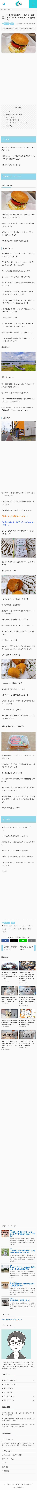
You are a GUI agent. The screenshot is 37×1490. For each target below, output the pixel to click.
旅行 (19, 929)
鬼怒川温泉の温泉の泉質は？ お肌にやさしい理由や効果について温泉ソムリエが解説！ (18, 1425)
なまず (4, 929)
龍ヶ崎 (4, 932)
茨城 (12, 23)
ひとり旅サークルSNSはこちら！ (11, 1319)
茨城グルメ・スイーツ (14, 114)
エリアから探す (10, 1380)
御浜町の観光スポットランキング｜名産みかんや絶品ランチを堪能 (18, 1414)
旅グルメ (6, 23)
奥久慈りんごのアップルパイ (19, 122)
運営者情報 (5, 1471)
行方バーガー (14, 117)
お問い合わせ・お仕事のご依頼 (12, 1455)
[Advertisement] (18, 78)
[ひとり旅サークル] (18, 4)
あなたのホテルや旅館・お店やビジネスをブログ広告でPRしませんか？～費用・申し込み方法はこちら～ (18, 1445)
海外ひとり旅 (9, 1396)
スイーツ (29, 926)
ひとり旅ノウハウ (10, 1384)
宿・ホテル (8, 1388)
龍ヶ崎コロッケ (14, 120)
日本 (24, 929)
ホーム (4, 1463)
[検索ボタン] (4, 4)
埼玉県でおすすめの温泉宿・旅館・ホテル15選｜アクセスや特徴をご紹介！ (18, 1419)
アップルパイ (7, 926)
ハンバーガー (12, 929)
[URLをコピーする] (32, 940)
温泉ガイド (9, 1400)
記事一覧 (5, 1467)
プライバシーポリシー (9, 1459)
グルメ (16, 926)
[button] (5, 940)
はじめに (9, 111)
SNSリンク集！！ (7, 1439)
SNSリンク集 (19, 1484)
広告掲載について (28, 1484)
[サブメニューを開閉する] (33, 1380)
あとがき (9, 126)
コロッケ (22, 926)
